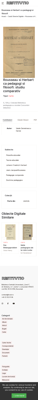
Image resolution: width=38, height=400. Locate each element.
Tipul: (5, 96)
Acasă (4, 16)
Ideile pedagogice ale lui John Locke (27, 247)
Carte (11, 96)
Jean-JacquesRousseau (15, 170)
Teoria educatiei (12, 160)
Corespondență (7, 346)
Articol (4, 325)
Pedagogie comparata (15, 175)
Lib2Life (26, 201)
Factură (4, 356)
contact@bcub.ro (8, 295)
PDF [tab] (35, 120)
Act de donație (7, 319)
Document (5, 353)
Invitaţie (5, 370)
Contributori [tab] (7, 120)
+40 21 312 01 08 (7, 297)
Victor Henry (7, 250)
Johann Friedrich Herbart (16, 165)
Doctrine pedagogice (14, 180)
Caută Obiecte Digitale (16, 16)
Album (4, 322)
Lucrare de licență (8, 376)
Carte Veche (6, 343)
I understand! (19, 396)
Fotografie (5, 366)
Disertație (5, 349)
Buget (4, 329)
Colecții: (8, 195)
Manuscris (5, 380)
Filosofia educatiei (13, 155)
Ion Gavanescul (26, 253)
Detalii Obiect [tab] (23, 120)
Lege (4, 373)
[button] (3, 3)
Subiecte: (9, 150)
